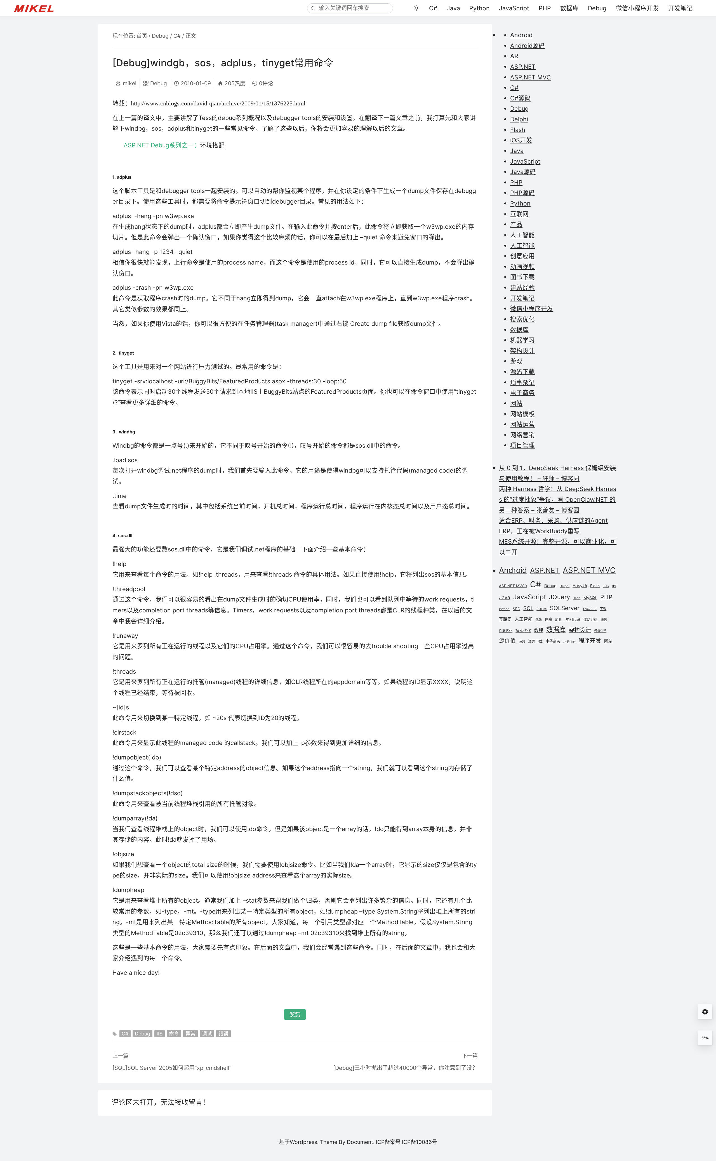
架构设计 (522, 350)
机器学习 (522, 340)
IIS (159, 1034)
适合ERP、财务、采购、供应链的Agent (553, 520)
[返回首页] (37, 8)
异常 (190, 1034)
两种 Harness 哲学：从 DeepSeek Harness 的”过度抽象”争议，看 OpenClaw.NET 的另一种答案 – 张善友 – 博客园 (557, 499)
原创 (558, 619)
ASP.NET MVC (530, 77)
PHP (545, 8)
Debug (597, 8)
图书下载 (522, 276)
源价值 (507, 640)
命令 (174, 1034)
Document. (361, 1142)
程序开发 (590, 640)
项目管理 (522, 445)
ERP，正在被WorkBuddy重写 (539, 531)
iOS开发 (521, 140)
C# (433, 8)
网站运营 (522, 424)
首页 (141, 35)
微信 (604, 620)
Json (576, 598)
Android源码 (527, 45)
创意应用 (522, 255)
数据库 (569, 8)
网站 (516, 403)
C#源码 (520, 98)
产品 (516, 224)
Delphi (519, 119)
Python (479, 8)
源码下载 (522, 371)
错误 (223, 1034)
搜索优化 (522, 319)
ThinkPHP (590, 609)
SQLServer (565, 608)
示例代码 (569, 641)
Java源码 (523, 171)
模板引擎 (600, 631)
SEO (516, 609)
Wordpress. (304, 1142)
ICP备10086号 (419, 1142)
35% (705, 1038)
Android (521, 35)
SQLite (541, 609)
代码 (539, 620)
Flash (517, 129)
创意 (548, 619)
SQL (528, 608)
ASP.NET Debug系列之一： (174, 145)
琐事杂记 (522, 382)
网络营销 (522, 434)
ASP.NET (523, 66)
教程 (538, 630)
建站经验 (522, 287)
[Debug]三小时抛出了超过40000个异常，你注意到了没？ (405, 1068)
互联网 (519, 214)
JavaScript (514, 8)
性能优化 (505, 631)
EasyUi (580, 585)
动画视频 (522, 266)
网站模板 (522, 413)
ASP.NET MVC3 (513, 586)
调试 (207, 1034)
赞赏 (295, 1014)
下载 (603, 609)
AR (514, 56)
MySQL (590, 597)
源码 (522, 641)
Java (453, 8)
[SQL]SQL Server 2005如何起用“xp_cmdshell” (172, 1068)
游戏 (516, 361)
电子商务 (522, 392)
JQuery (559, 597)
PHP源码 (522, 192)
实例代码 (573, 619)
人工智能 (522, 235)
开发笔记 (680, 8)
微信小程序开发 (637, 8)
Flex (606, 586)
